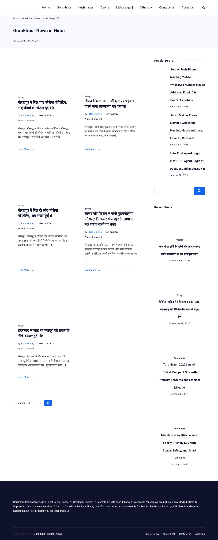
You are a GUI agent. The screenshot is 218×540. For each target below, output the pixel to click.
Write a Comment (26, 121)
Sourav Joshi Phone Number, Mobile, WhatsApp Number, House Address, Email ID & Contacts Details (187, 85)
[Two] (44, 199)
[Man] (111, 90)
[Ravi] (111, 202)
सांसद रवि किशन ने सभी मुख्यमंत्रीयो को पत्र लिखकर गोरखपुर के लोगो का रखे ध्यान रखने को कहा (109, 219)
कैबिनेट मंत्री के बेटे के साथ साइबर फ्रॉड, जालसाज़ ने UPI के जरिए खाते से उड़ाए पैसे (179, 309)
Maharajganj (124, 7)
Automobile (179, 358)
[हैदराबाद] (44, 319)
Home (46, 7)
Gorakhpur (64, 7)
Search (199, 191)
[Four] (44, 91)
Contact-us (167, 7)
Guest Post (169, 533)
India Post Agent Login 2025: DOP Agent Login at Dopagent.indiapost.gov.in (187, 161)
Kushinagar (85, 7)
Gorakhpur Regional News (48, 533)
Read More (23, 149)
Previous (21, 403)
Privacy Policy (151, 533)
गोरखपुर (21, 97)
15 (39, 403)
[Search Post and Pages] (203, 7)
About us (188, 7)
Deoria (104, 7)
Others (144, 7)
